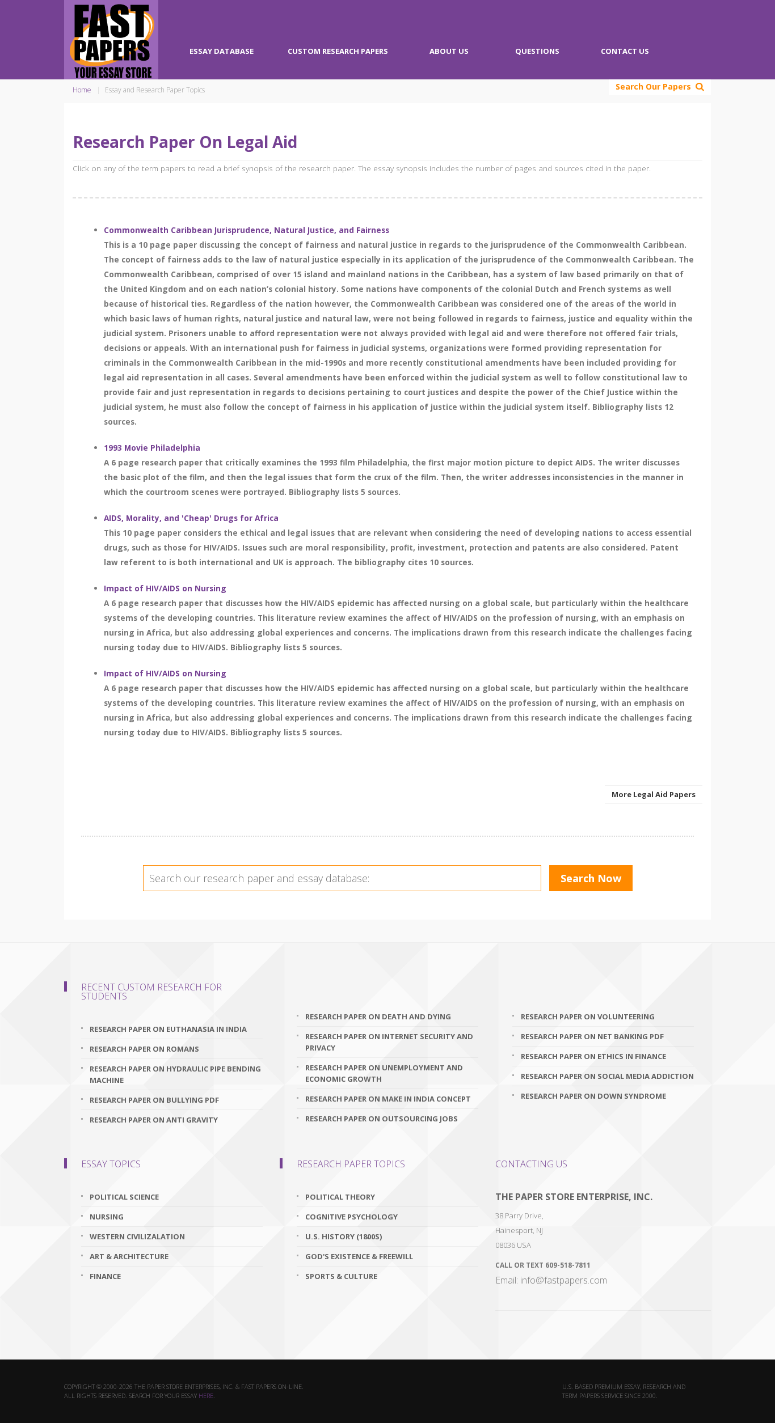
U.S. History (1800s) (343, 1236)
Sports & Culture (341, 1276)
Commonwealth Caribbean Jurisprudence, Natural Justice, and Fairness (246, 230)
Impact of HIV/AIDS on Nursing (165, 588)
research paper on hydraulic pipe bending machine (175, 1074)
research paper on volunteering (588, 1016)
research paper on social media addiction (607, 1076)
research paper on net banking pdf (592, 1036)
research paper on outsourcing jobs (381, 1118)
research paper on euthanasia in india (168, 1029)
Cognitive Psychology (351, 1217)
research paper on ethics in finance (593, 1056)
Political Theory (340, 1197)
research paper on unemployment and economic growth (384, 1073)
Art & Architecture (129, 1256)
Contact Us (625, 51)
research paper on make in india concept (388, 1099)
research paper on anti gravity (154, 1120)
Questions (537, 51)
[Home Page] (111, 39)
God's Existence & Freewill (359, 1256)
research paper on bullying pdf (154, 1100)
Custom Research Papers (338, 51)
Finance (105, 1276)
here (206, 1395)
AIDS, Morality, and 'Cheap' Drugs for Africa (191, 518)
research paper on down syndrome (593, 1096)
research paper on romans (144, 1049)
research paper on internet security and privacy (389, 1042)
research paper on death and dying (378, 1016)
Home (82, 90)
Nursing (107, 1217)
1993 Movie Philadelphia (152, 447)
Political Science (124, 1197)
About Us (449, 51)
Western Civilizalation (137, 1236)
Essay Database (221, 51)
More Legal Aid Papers (654, 794)
